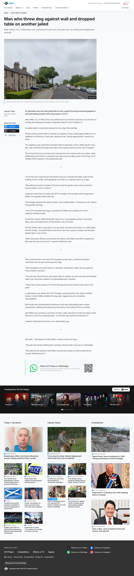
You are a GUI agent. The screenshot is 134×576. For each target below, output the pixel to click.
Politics (35, 8)
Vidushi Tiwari (9, 111)
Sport (28, 8)
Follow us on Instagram (102, 552)
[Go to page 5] (69, 409)
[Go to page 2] (64, 409)
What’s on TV (38, 552)
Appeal (51, 552)
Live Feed (125, 8)
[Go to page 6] (70, 409)
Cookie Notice (49, 557)
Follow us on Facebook (102, 548)
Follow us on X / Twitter (79, 548)
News (6, 13)
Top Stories (8, 8)
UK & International (61, 8)
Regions (19, 8)
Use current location (113, 3)
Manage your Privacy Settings (16, 563)
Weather (90, 3)
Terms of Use (18, 557)
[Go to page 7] (72, 409)
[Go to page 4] (67, 409)
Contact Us (39, 557)
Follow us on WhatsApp (79, 552)
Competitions (23, 552)
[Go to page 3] (66, 409)
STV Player (9, 552)
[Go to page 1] (62, 409)
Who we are (8, 557)
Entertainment (47, 8)
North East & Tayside (18, 13)
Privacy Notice (29, 557)
